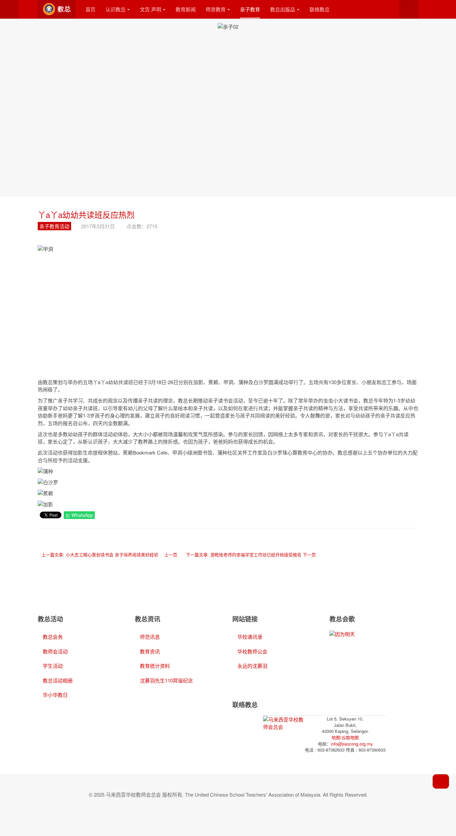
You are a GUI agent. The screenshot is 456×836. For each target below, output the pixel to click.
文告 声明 (150, 9)
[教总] (56, 9)
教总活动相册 (58, 680)
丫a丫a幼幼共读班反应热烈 (86, 214)
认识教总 (115, 9)
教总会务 (53, 636)
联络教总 (319, 9)
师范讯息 (150, 636)
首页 (90, 9)
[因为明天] (342, 633)
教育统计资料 (155, 665)
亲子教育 (250, 9)
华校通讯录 (249, 636)
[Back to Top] (441, 781)
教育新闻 (186, 9)
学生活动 (53, 665)
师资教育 (216, 9)
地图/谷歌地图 (345, 737)
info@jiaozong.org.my (352, 744)
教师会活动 (55, 651)
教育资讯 (150, 651)
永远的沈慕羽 (252, 665)
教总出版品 (282, 9)
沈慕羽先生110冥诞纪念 (166, 680)
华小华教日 (55, 694)
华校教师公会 (252, 651)
